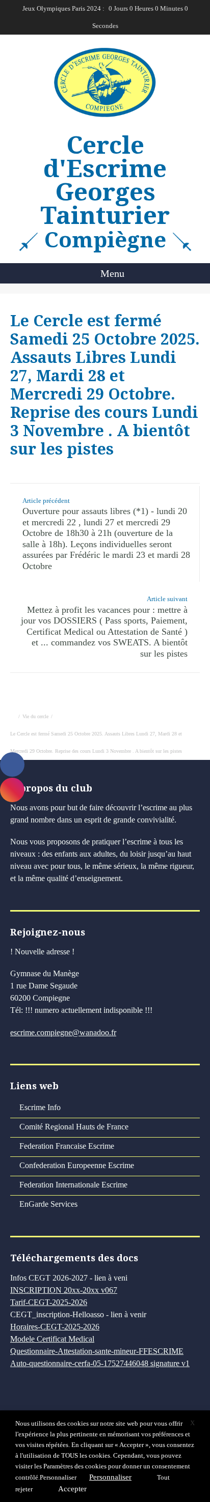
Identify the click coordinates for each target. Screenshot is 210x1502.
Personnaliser (58, 1477)
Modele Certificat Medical (52, 1339)
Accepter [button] (72, 1489)
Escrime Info (40, 1107)
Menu (111, 273)
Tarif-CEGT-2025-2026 (48, 1302)
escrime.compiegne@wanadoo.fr (63, 1032)
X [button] (192, 1423)
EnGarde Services (48, 1204)
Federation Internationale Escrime (73, 1184)
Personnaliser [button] (110, 1477)
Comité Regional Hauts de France (73, 1126)
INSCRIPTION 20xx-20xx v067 (63, 1290)
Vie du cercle (35, 716)
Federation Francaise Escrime (66, 1146)
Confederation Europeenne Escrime (76, 1165)
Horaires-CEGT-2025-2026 (54, 1326)
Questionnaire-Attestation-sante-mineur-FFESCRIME (96, 1351)
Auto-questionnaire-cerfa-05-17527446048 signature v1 (100, 1363)
